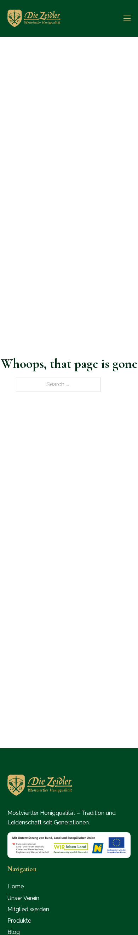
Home (15, 886)
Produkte (19, 920)
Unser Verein (23, 898)
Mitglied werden (28, 909)
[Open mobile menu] (127, 18)
